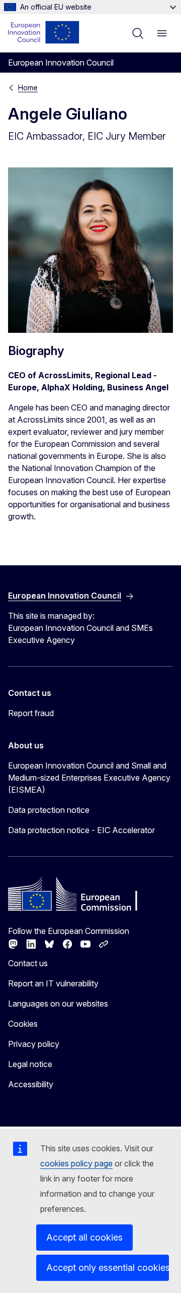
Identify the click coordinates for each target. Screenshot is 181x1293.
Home (28, 87)
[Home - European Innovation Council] (44, 32)
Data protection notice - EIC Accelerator (81, 830)
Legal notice (30, 1064)
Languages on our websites (58, 1003)
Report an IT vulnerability (53, 983)
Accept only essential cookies (107, 1267)
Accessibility (30, 1084)
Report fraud (31, 713)
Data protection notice (48, 810)
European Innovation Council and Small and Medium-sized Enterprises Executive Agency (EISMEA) (89, 777)
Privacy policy (33, 1044)
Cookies (23, 1024)
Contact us (28, 963)
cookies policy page (76, 1163)
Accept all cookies (84, 1237)
